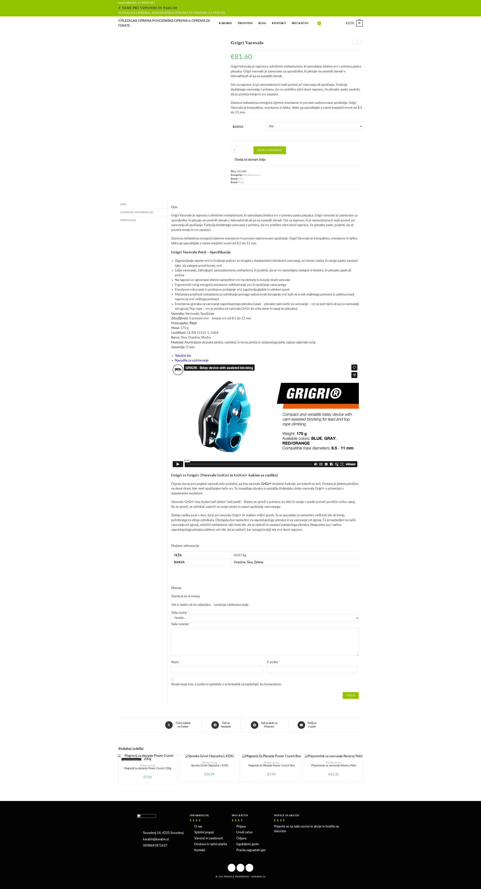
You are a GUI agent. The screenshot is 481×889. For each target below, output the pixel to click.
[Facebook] (232, 868)
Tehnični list (183, 355)
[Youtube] (240, 868)
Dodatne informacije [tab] (136, 212)
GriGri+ (266, 483)
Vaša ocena (180, 612)
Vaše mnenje (181, 624)
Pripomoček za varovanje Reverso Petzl (333, 765)
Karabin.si (258, 876)
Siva (250, 562)
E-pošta (273, 662)
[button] (248, 159)
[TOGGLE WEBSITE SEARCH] (327, 23)
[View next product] (360, 42)
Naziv (176, 662)
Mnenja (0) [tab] (128, 220)
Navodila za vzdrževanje (192, 360)
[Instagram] (249, 868)
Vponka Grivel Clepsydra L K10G (209, 765)
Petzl (240, 179)
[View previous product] (354, 42)
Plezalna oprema (251, 175)
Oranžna (239, 562)
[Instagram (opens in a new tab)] (355, 8)
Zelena (258, 562)
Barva (238, 126)
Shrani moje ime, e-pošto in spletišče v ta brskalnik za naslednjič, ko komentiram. (226, 684)
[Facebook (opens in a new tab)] (349, 8)
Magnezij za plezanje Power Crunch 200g (147, 768)
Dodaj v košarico (269, 150)
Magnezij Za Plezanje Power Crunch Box (271, 765)
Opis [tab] (123, 204)
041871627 (148, 3)
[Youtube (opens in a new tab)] (360, 8)
